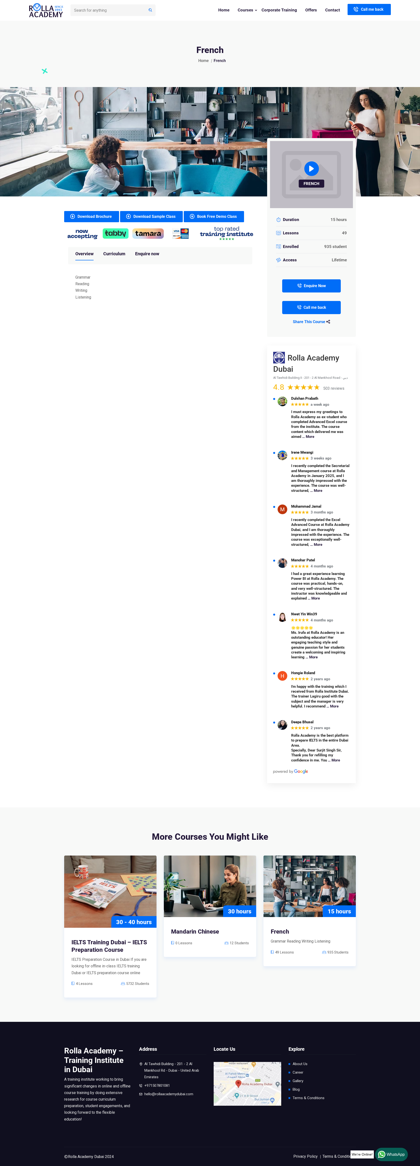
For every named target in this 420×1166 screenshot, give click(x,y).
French (280, 931)
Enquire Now (315, 285)
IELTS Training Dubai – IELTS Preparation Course (109, 946)
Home (223, 10)
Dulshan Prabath (304, 399)
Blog (296, 1089)
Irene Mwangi (302, 452)
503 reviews (333, 388)
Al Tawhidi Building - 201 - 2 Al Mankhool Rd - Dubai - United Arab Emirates (171, 1070)
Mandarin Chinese (195, 931)
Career (298, 1072)
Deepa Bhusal (302, 722)
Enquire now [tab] (147, 253)
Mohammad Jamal (306, 506)
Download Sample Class (154, 216)
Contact (332, 10)
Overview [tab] (84, 253)
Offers (311, 10)
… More (308, 437)
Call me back (372, 9)
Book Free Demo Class (217, 216)
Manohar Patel (303, 560)
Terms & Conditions (308, 1098)
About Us (300, 1064)
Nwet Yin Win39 (304, 614)
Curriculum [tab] (114, 253)
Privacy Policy (305, 1156)
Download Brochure (95, 216)
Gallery (298, 1081)
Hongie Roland (303, 673)
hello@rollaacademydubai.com (168, 1094)
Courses (245, 10)
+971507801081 (157, 1085)
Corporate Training (279, 10)
